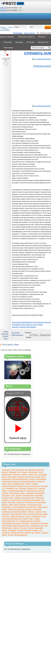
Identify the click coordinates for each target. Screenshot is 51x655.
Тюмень (24, 474)
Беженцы (16, 474)
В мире (4, 535)
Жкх (19, 472)
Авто (36, 474)
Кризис (31, 528)
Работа (16, 528)
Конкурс (38, 533)
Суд (3, 488)
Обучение (26, 523)
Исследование (41, 479)
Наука (13, 470)
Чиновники (12, 530)
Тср (17, 521)
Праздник (22, 488)
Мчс (13, 495)
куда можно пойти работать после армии (27, 325)
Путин (24, 514)
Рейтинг (31, 512)
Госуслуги (44, 486)
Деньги (9, 484)
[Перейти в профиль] (5, 56)
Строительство (16, 500)
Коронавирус (7, 507)
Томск (31, 519)
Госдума (35, 484)
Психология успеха (34, 505)
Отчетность (6, 495)
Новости (21, 477)
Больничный (6, 479)
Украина (35, 530)
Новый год (41, 481)
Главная (2, 27)
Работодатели (7, 528)
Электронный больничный (12, 519)
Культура (28, 530)
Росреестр (6, 514)
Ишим (38, 477)
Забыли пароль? (29, 33)
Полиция (5, 493)
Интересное (35, 523)
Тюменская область (17, 516)
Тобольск (20, 530)
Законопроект (7, 474)
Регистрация (17, 33)
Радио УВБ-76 (15, 393)
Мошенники (39, 528)
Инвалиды (44, 523)
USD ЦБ (3, 8)
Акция (11, 505)
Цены (23, 493)
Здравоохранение (26, 521)
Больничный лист (28, 498)
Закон (28, 516)
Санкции (38, 512)
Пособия (18, 495)
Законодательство (9, 486)
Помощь (24, 472)
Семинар (17, 498)
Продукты (12, 502)
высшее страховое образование (24, 327)
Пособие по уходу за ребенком (28, 486)
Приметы (45, 533)
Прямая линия (18, 484)
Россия (4, 530)
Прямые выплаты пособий (20, 533)
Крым (43, 477)
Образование (43, 507)
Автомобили (33, 472)
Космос (4, 509)
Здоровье (22, 505)
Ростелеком (12, 477)
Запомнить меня (45, 33)
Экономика (13, 472)
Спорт (41, 472)
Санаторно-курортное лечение (20, 509)
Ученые (30, 474)
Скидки (32, 479)
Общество (6, 533)
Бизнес (4, 491)
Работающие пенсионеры (11, 523)
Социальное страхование (35, 493)
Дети (44, 512)
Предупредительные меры (37, 514)
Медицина (20, 470)
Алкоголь (41, 488)
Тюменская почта (36, 526)
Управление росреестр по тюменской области (19, 481)
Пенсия (28, 484)
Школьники (6, 470)
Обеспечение (15, 493)
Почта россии (30, 477)
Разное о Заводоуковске (5, 29)
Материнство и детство (35, 491)
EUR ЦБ (3, 10)
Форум (10, 27)
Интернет (23, 528)
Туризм (25, 519)
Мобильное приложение (32, 500)
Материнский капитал (20, 479)
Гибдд (4, 484)
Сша (46, 526)
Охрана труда (32, 488)
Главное (37, 519)
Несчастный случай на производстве (16, 526)
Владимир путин (12, 488)
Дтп (40, 530)
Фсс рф (10, 535)
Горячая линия (7, 498)
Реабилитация (28, 495)
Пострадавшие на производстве (25, 507)
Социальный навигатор (17, 491)
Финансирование (20, 535)
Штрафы (37, 521)
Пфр (44, 516)
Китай (16, 505)
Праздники (39, 495)
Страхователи (36, 516)
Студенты (5, 516)
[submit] (49, 47)
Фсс (32, 533)
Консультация (16, 514)
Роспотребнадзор (8, 521)
